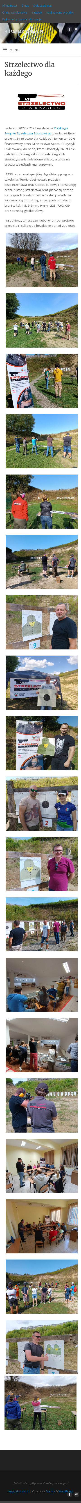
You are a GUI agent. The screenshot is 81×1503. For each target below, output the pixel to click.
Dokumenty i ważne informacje (21, 19)
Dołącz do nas (42, 5)
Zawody (37, 12)
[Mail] (75, 29)
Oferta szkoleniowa (14, 12)
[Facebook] (69, 29)
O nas (25, 5)
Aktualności (9, 5)
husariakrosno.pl (24, 31)
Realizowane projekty (60, 12)
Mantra (50, 1491)
